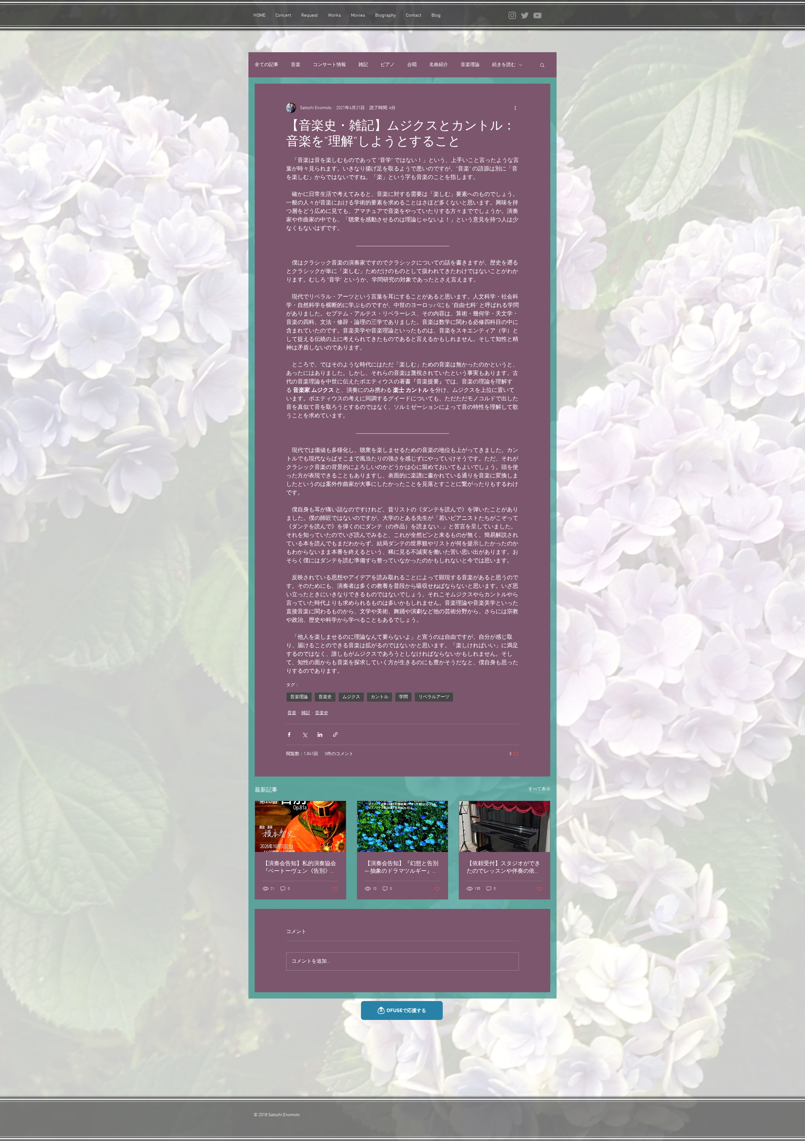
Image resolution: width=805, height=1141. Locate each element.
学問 (403, 697)
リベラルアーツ (434, 697)
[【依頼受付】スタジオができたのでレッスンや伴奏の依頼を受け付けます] (504, 826)
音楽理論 (470, 65)
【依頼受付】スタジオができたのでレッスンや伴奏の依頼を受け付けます (503, 867)
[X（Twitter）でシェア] (305, 734)
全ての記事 (266, 65)
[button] (542, 64)
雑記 (363, 65)
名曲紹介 (438, 65)
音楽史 (325, 697)
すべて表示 (539, 789)
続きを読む (504, 65)
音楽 (295, 65)
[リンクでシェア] (335, 734)
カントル (379, 697)
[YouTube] (537, 15)
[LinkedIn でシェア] (320, 734)
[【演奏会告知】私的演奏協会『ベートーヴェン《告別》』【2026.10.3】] (300, 826)
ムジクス (351, 697)
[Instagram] (512, 15)
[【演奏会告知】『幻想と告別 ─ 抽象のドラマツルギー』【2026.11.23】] (402, 826)
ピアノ (387, 65)
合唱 (412, 65)
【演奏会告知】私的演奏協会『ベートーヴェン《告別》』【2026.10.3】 (299, 867)
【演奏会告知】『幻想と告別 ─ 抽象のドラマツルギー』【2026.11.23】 (401, 867)
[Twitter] (525, 15)
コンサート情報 (329, 65)
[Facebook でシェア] (289, 734)
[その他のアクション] (515, 108)
